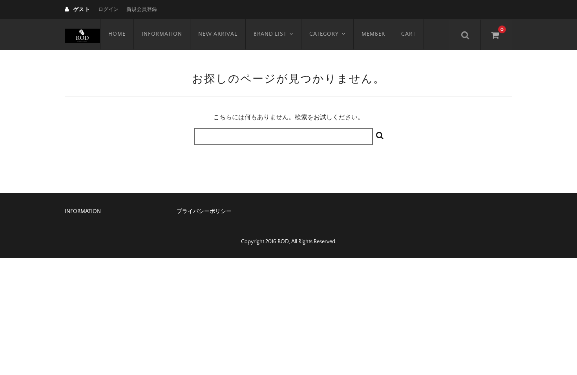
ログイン (108, 9)
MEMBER (373, 34)
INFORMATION (162, 34)
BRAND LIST (270, 34)
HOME (117, 34)
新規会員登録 (141, 9)
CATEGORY (324, 34)
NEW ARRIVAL (217, 34)
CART (408, 34)
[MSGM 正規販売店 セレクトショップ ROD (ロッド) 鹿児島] (82, 34)
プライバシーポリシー (204, 211)
